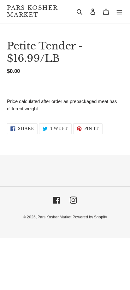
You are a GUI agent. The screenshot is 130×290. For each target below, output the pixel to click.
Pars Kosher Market (32, 11)
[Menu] (119, 11)
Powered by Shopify (90, 217)
